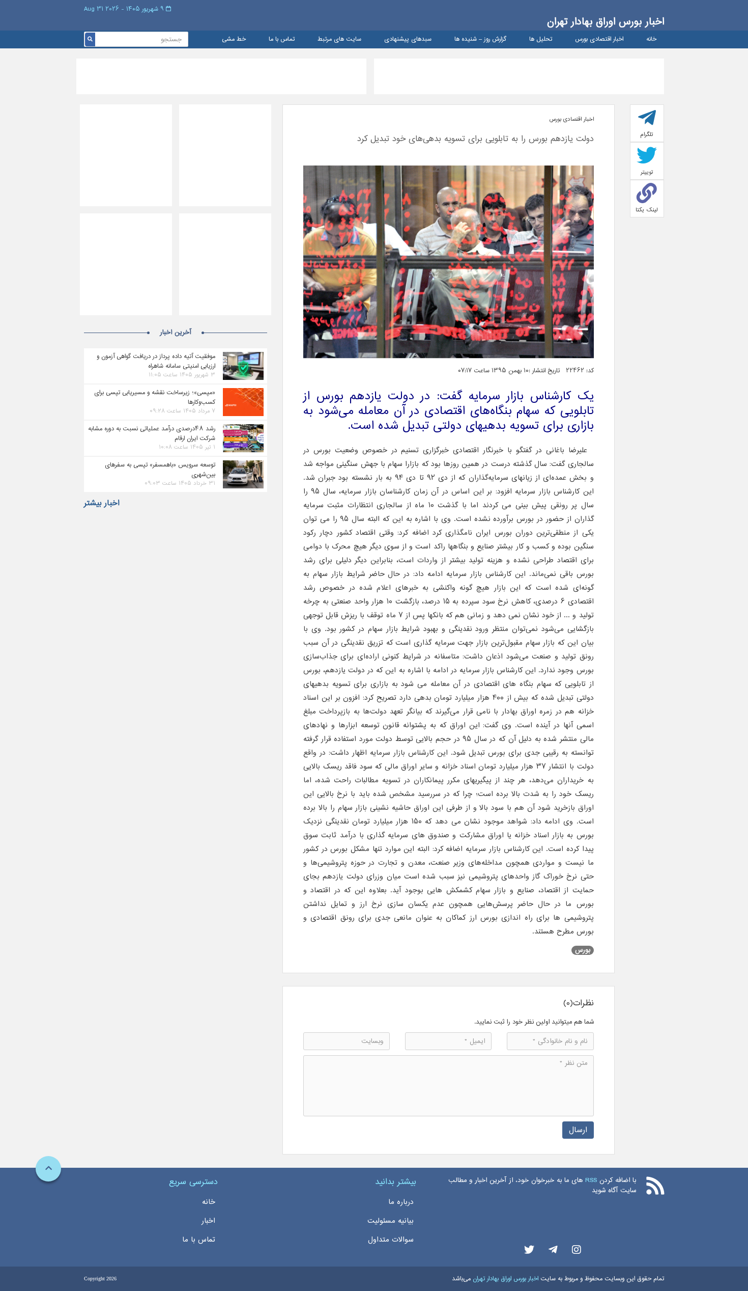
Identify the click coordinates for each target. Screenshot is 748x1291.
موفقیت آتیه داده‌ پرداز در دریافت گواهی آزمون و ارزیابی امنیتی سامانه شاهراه (156, 361)
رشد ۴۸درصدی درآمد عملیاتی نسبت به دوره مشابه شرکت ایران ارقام (151, 433)
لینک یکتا (647, 210)
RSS (591, 1180)
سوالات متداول (391, 1239)
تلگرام (646, 134)
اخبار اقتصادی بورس (599, 39)
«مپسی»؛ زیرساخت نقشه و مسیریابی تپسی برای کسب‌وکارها (154, 397)
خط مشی (234, 39)
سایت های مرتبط (339, 39)
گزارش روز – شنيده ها (480, 39)
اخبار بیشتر (102, 503)
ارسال (578, 1130)
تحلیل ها (540, 39)
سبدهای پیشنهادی (407, 39)
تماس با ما (282, 39)
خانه (651, 39)
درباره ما (401, 1201)
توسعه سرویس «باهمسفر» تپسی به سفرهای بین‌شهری (160, 469)
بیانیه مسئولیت (390, 1220)
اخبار (208, 1220)
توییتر (647, 172)
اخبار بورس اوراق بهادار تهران (605, 21)
